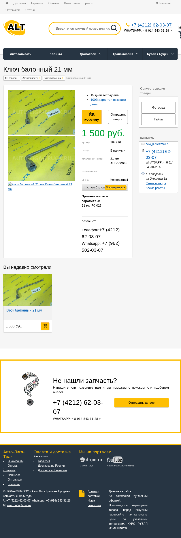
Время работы (155, 188)
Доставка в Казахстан (52, 470)
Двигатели (88, 54)
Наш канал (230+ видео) (119, 465)
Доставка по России (51, 465)
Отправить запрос (118, 117)
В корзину (91, 117)
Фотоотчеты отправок (78, 3)
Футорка (158, 107)
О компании (15, 461)
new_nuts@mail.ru (157, 144)
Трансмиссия (123, 54)
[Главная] (14, 28)
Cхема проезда (156, 183)
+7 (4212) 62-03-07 (151, 24)
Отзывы (53, 3)
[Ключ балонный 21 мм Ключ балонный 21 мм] (41, 133)
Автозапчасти (21, 54)
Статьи (30, 10)
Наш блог (14, 475)
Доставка (19, 3)
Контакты (164, 3)
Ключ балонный (52, 78)
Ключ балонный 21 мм (24, 310)
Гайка (158, 119)
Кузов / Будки (158, 54)
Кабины (56, 54)
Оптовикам (13, 10)
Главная (12, 78)
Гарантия (37, 3)
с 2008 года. (86, 465)
